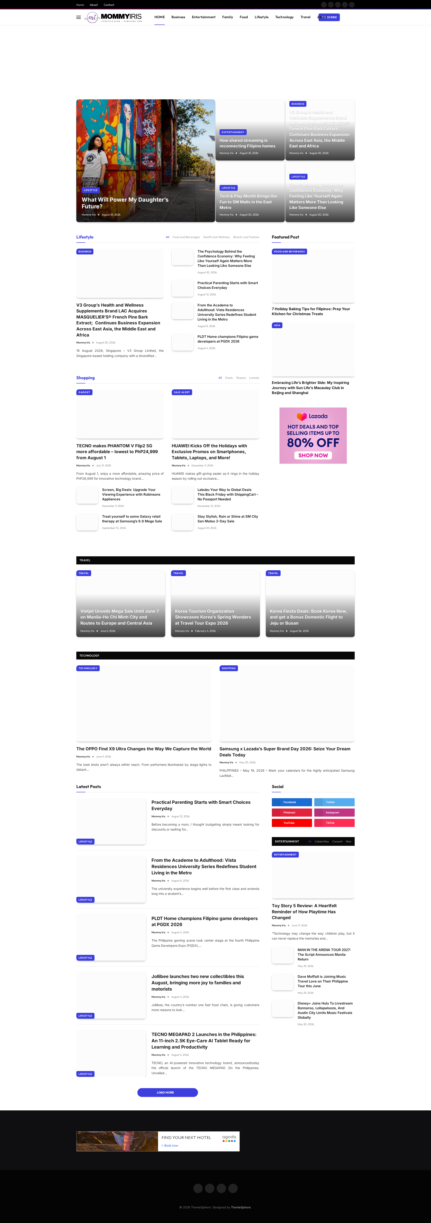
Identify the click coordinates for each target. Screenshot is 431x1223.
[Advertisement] (215, 58)
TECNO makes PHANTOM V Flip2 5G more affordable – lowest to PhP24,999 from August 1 (117, 451)
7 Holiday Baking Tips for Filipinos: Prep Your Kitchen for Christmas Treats (311, 311)
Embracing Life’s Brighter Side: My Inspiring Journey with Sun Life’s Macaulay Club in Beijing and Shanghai (310, 387)
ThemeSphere (241, 1207)
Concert (337, 841)
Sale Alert (182, 392)
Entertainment (204, 17)
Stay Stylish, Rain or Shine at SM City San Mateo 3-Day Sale (228, 518)
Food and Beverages (186, 237)
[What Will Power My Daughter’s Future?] (145, 160)
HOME (159, 17)
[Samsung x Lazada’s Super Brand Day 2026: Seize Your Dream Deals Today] (287, 703)
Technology (284, 17)
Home (80, 5)
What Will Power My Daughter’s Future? (125, 203)
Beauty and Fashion (246, 237)
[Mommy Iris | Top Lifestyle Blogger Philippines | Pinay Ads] (113, 17)
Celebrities (322, 841)
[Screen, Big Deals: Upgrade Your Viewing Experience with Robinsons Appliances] (87, 495)
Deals (229, 377)
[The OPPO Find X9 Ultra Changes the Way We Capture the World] (143, 703)
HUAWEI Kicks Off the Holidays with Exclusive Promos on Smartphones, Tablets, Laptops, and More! (209, 451)
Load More (166, 1092)
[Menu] (78, 17)
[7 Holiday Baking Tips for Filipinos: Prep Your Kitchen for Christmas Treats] (313, 276)
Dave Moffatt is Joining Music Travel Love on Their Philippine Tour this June (323, 981)
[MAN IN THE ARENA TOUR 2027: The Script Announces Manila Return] (283, 955)
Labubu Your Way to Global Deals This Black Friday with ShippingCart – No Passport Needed (228, 494)
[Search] (353, 17)
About (94, 5)
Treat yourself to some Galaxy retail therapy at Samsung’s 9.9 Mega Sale (132, 518)
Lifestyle (261, 17)
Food (244, 17)
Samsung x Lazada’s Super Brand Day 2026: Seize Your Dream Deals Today (285, 751)
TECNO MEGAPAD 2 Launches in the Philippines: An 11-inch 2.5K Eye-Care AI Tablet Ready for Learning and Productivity (204, 1041)
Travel (306, 17)
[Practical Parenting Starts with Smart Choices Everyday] (183, 288)
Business (178, 17)
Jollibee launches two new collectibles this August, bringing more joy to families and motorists (198, 983)
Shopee (241, 377)
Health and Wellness (216, 237)
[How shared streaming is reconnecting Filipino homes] (250, 129)
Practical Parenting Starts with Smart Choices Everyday (228, 285)
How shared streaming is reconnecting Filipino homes (247, 143)
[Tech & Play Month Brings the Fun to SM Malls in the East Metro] (250, 191)
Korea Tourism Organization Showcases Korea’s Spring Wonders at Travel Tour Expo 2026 (213, 617)
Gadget (84, 392)
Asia (277, 325)
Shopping (85, 377)
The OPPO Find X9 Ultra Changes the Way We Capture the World (143, 748)
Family (227, 17)
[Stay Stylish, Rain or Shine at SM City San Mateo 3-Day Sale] (183, 522)
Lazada (254, 377)
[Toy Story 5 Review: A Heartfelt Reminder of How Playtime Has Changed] (313, 875)
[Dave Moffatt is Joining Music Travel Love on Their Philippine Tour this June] (283, 982)
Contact (109, 5)
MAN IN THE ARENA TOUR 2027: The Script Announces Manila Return (324, 954)
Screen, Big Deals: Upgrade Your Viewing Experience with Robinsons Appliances (131, 494)
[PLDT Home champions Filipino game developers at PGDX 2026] (183, 342)
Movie (350, 841)
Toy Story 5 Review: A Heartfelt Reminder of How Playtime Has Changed (304, 911)
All (167, 237)
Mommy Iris (89, 214)
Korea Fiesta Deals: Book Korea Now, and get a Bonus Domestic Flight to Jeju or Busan (308, 617)
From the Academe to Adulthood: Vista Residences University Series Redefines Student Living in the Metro (227, 312)
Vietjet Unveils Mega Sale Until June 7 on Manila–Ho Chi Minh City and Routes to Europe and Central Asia (119, 617)
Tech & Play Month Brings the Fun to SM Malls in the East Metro (248, 202)
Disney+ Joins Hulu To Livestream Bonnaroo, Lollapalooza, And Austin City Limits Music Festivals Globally (325, 1010)
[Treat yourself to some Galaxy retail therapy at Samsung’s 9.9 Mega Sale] (87, 522)
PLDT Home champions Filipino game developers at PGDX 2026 (228, 338)
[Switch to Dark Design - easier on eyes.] (346, 17)
